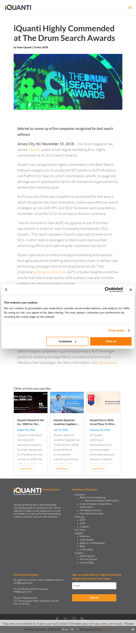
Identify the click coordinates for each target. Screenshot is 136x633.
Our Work (80, 529)
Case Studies (86, 539)
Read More (26, 468)
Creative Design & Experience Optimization (95, 505)
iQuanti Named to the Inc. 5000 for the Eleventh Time (30, 423)
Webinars (85, 536)
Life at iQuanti (87, 555)
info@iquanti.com (23, 582)
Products (79, 516)
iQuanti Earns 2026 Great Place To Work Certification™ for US (103, 423)
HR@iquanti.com (23, 591)
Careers (79, 552)
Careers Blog (87, 562)
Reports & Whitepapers (92, 542)
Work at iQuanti (88, 559)
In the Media (86, 549)
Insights (79, 533)
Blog (82, 546)
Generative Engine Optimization (102, 500)
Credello (84, 526)
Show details (117, 330)
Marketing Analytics (90, 510)
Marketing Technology (91, 513)
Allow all (111, 341)
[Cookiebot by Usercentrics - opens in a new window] (107, 289)
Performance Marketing (92, 497)
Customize (65, 341)
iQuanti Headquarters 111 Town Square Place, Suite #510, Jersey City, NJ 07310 (36, 600)
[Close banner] (130, 289)
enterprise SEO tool (50, 272)
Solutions (79, 494)
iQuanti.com (107, 362)
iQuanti (34, 149)
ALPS (82, 523)
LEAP (82, 519)
